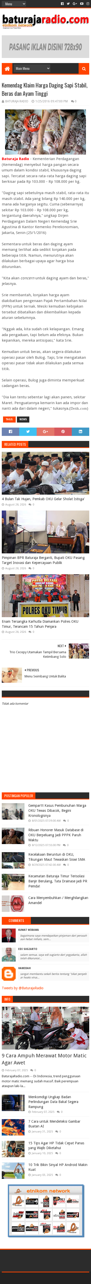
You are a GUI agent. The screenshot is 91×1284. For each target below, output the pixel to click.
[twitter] (68, 4)
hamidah (24, 968)
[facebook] (62, 4)
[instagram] (87, 4)
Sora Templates (38, 1278)
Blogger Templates (67, 1278)
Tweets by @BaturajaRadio (22, 988)
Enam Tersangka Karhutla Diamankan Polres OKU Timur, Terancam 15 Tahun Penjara (40, 624)
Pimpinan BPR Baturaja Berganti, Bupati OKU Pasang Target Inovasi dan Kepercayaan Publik (43, 560)
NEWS (23, 419)
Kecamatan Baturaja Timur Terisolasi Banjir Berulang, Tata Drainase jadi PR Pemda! (57, 881)
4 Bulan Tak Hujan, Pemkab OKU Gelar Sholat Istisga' (43, 499)
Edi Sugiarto (27, 949)
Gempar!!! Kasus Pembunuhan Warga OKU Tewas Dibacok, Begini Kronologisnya (57, 810)
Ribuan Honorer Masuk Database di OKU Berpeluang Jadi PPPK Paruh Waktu (55, 835)
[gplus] (75, 4)
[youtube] (81, 4)
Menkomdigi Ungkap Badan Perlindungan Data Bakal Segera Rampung (53, 1102)
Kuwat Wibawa (28, 930)
